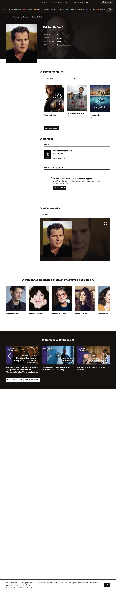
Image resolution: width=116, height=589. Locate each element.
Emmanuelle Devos (107, 314)
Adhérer (102, 9)
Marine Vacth (81, 314)
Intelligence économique (76, 9)
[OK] (107, 584)
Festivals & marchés (43, 9)
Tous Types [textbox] (49, 78)
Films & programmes (15, 9)
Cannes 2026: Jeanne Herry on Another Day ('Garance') (20, 368)
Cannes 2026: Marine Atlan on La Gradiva (92, 368)
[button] (105, 223)
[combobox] (60, 79)
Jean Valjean (50, 115)
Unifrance (92, 9)
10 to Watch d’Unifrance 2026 (80, 2)
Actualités (29, 9)
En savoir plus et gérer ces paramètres (19, 587)
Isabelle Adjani (36, 314)
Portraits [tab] (45, 214)
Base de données (59, 9)
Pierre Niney (12, 314)
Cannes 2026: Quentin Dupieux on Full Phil (58, 368)
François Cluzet (59, 314)
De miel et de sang (75, 113)
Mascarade (95, 115)
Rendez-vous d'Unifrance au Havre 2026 (54, 2)
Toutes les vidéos (31, 380)
